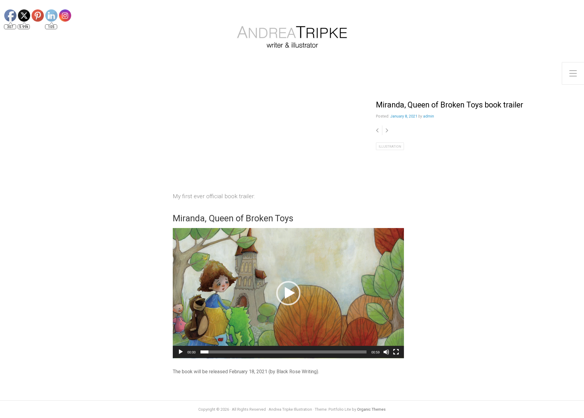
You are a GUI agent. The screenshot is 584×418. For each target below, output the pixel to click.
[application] (288, 293)
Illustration (390, 147)
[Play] (181, 352)
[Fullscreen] (396, 352)
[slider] (283, 351)
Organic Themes (371, 409)
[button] (288, 293)
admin (428, 116)
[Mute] (386, 352)
